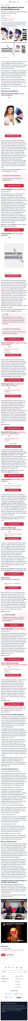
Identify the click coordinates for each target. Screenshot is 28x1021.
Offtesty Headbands (19, 189)
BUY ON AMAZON (13, 587)
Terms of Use (18, 984)
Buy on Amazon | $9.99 (14, 339)
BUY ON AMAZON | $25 (13, 490)
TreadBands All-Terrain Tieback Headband (12, 384)
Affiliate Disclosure (18, 978)
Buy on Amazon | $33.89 (14, 704)
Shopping (7, 5)
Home (2, 5)
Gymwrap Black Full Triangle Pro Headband (14, 665)
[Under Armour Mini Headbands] (14, 255)
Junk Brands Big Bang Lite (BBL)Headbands (13, 433)
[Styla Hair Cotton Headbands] (14, 115)
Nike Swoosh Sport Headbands (10, 579)
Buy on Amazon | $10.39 (14, 659)
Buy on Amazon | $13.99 (14, 185)
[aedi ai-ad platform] (8, 28)
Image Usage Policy (19, 976)
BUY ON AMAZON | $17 (13, 538)
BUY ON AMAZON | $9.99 (13, 275)
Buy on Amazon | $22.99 (14, 380)
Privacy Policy (18, 981)
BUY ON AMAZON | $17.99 (13, 396)
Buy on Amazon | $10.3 (14, 229)
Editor (3, 954)
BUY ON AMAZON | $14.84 (13, 446)
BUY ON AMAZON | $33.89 (13, 675)
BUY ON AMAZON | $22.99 (13, 355)
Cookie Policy (17, 987)
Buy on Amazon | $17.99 (14, 428)
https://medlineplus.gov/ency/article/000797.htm (12, 950)
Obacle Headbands (19, 629)
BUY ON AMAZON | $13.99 (13, 135)
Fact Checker (9, 954)
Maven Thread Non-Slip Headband (11, 529)
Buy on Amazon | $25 (14, 523)
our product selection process (10, 25)
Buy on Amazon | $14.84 (14, 475)
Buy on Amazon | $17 (14, 573)
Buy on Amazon (14, 625)
